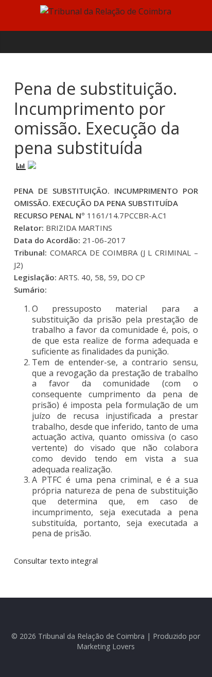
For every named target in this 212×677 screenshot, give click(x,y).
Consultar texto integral (56, 560)
